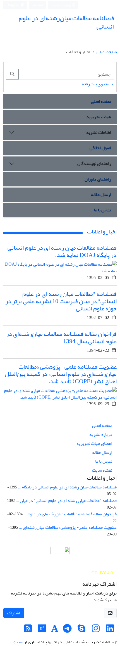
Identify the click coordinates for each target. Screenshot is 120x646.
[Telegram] (67, 630)
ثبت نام (38, 5)
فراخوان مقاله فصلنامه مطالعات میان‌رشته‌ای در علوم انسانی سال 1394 (61, 337)
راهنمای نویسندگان (94, 163)
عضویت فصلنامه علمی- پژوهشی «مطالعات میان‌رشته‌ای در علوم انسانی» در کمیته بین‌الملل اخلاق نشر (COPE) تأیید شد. (61, 374)
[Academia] (55, 630)
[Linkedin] (110, 630)
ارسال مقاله (101, 194)
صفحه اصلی (107, 52)
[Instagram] (95, 630)
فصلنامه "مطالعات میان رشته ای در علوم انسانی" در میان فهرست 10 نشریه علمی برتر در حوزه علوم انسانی (61, 301)
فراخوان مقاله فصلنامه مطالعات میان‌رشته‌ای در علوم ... (70, 514)
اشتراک (13, 613)
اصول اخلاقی (100, 148)
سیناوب (16, 642)
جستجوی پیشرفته (97, 84)
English (13, 5)
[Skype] (81, 630)
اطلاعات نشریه (98, 132)
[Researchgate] (42, 630)
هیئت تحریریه (99, 117)
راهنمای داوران (98, 179)
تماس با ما (102, 210)
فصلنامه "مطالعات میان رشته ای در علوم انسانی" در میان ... (66, 500)
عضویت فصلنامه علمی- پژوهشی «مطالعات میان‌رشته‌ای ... (68, 527)
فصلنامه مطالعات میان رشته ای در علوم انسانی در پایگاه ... (67, 487)
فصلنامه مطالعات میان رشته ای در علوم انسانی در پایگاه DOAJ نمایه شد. (62, 251)
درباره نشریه (100, 434)
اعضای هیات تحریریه (94, 443)
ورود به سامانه (62, 5)
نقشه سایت (102, 470)
